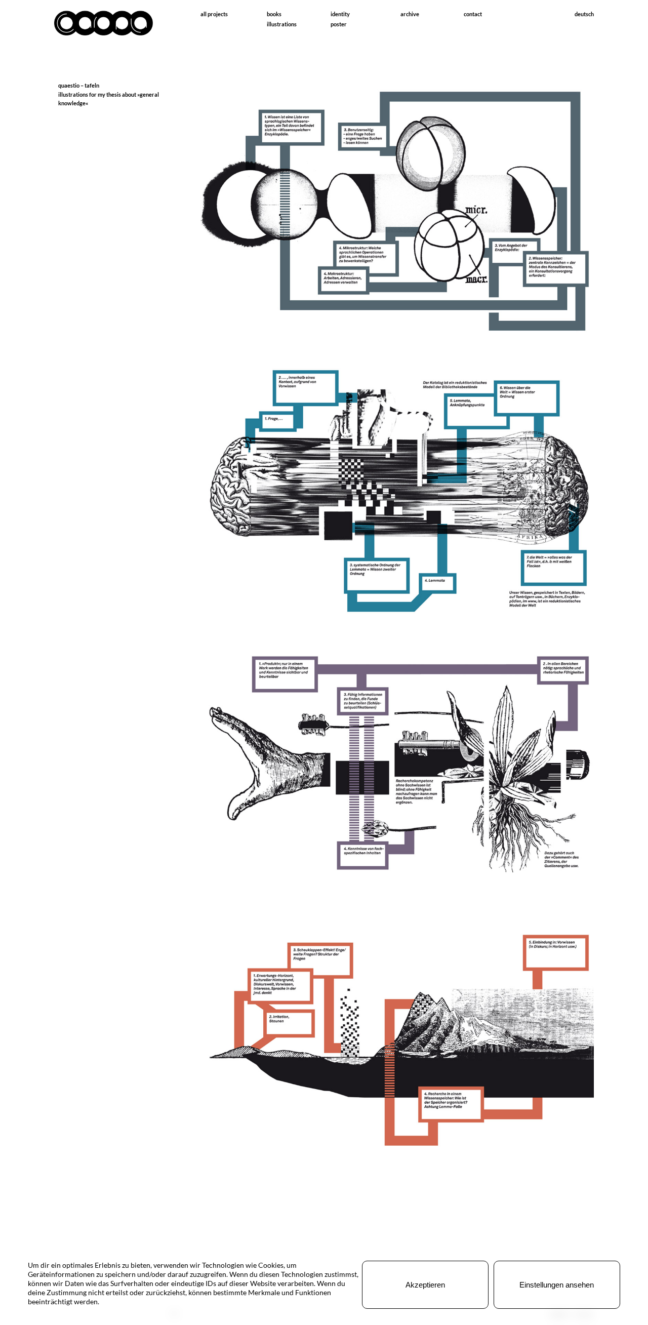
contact (473, 14)
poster (339, 24)
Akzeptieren (425, 1284)
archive (409, 14)
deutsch (584, 14)
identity (340, 14)
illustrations (282, 24)
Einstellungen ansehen (556, 1284)
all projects (214, 14)
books (274, 14)
